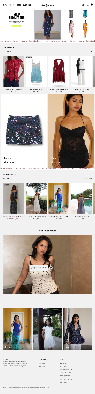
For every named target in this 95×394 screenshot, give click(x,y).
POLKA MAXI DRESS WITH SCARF (13, 216)
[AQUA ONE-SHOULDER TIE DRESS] (58, 198)
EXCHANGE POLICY (66, 369)
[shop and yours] (47, 5)
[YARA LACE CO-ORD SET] (81, 71)
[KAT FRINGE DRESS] (36, 71)
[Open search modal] (83, 5)
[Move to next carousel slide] (90, 51)
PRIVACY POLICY (65, 373)
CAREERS (42, 363)
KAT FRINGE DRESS (36, 89)
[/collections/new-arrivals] (47, 20)
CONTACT (63, 363)
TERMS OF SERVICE (66, 376)
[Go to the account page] (87, 5)
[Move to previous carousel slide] (86, 51)
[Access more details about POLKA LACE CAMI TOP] (51, 268)
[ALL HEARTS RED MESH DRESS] (58, 71)
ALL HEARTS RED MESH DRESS (58, 89)
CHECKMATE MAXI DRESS (81, 216)
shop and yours (16, 387)
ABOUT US (63, 366)
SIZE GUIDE (64, 382)
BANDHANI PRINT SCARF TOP (14, 89)
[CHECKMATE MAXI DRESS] (81, 198)
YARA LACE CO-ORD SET (81, 89)
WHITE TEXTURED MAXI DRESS (36, 216)
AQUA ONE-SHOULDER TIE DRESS (59, 216)
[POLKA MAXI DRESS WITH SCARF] (13, 198)
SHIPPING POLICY (66, 379)
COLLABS (42, 366)
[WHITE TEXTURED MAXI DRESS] (36, 198)
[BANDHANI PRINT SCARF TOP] (13, 71)
